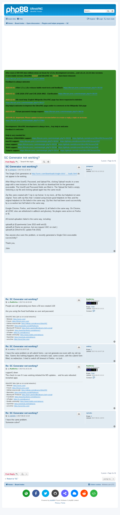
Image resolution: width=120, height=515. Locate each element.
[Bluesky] (74, 493)
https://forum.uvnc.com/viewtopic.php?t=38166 (37, 147)
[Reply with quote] (79, 167)
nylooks (89, 413)
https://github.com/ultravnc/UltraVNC (34, 323)
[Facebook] (36, 493)
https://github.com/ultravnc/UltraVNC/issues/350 (80, 151)
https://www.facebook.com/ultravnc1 (27, 330)
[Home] (17, 9)
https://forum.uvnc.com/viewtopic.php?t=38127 (25, 103)
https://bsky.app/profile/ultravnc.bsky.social (37, 328)
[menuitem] (20, 19)
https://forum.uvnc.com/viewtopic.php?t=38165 (37, 144)
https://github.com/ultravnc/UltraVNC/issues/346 (92, 138)
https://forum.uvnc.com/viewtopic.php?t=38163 (51, 138)
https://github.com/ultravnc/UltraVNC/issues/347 (80, 141)
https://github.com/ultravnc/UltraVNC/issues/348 (78, 144)
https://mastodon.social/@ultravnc (26, 326)
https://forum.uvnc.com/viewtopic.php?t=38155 (77, 94)
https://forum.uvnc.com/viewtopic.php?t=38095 (25, 79)
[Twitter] (45, 493)
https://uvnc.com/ (19, 319)
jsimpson (89, 166)
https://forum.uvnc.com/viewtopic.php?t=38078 (63, 112)
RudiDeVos (90, 299)
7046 (93, 307)
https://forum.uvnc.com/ (20, 321)
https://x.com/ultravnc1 (22, 332)
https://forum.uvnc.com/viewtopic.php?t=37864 (25, 121)
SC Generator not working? (22, 157)
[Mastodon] (64, 493)
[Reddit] (84, 493)
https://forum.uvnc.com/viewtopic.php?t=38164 (39, 141)
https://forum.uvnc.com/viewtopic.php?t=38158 (83, 88)
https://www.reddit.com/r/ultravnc (31, 335)
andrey (88, 346)
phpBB (52, 500)
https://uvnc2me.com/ (21, 339)
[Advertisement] (62, 47)
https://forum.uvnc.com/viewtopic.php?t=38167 (39, 151)
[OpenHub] (93, 493)
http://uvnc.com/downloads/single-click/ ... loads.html (54, 174)
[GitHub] (55, 493)
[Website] (26, 493)
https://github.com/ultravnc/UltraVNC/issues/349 (78, 147)
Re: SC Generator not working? (22, 299)
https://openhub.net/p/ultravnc (24, 337)
